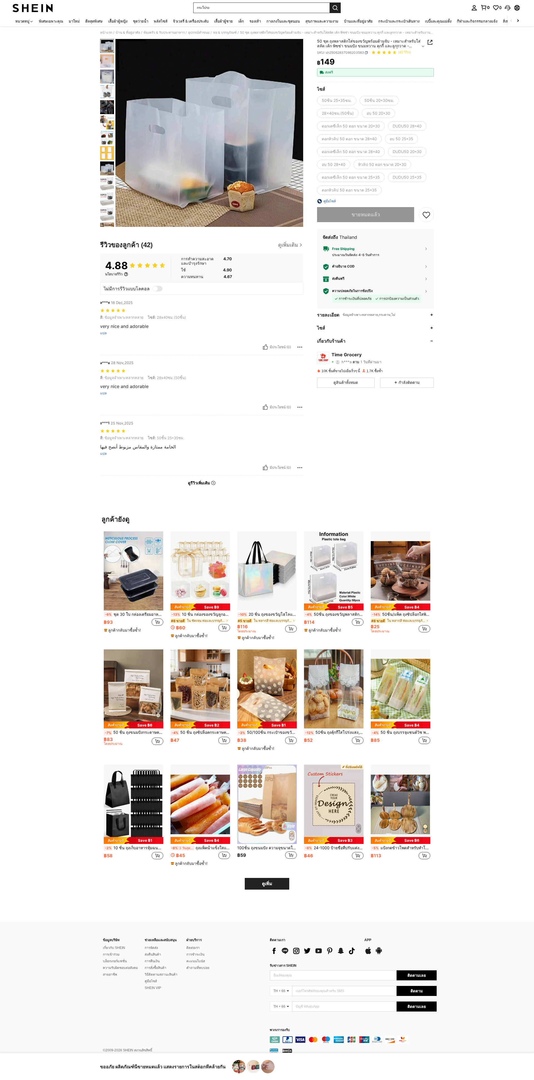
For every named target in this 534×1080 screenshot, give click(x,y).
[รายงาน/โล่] (299, 347)
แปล (103, 333)
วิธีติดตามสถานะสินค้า (161, 974)
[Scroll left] (511, 21)
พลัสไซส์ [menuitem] (160, 21)
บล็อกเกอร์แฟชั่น (115, 961)
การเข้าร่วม (111, 954)
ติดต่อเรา (193, 948)
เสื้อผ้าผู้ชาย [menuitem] (223, 21)
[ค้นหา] (335, 8)
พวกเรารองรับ (280, 1030)
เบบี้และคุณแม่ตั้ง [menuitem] (438, 21)
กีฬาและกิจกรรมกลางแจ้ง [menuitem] (477, 21)
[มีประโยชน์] (265, 347)
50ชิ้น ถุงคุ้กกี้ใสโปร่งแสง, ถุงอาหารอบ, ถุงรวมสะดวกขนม (334, 732)
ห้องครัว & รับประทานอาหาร (164, 33)
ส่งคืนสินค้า (153, 954)
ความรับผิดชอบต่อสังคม (120, 968)
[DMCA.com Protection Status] (287, 1050)
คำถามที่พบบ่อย (197, 968)
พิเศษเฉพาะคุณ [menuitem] (51, 21)
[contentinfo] (353, 1039)
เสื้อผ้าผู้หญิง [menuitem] (117, 21)
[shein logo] (33, 8)
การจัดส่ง (151, 948)
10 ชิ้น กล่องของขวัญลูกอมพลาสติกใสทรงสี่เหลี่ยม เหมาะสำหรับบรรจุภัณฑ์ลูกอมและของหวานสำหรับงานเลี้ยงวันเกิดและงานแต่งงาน (201, 614)
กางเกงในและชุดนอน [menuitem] (283, 21)
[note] (123, 630)
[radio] (336, 100)
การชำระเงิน (195, 954)
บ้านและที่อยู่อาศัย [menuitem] (358, 21)
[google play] (379, 953)
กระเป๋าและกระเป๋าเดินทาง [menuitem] (398, 21)
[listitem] (133, 584)
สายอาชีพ (110, 974)
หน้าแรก (106, 33)
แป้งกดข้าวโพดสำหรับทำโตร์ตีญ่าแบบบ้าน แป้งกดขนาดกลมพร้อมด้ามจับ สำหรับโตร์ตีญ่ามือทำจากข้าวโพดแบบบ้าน (401, 848)
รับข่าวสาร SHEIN (283, 966)
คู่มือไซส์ (151, 981)
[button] (507, 7)
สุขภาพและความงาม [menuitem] (321, 21)
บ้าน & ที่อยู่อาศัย (128, 33)
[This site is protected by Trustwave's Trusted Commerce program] (274, 1050)
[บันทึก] (426, 214)
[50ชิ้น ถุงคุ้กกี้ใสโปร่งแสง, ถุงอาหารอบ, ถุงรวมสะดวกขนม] (334, 689)
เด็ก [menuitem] (241, 21)
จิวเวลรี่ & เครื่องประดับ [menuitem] (191, 21)
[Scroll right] (518, 21)
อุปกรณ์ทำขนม (199, 33)
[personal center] (474, 7)
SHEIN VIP (153, 988)
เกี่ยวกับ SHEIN (114, 948)
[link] (485, 7)
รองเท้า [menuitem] (255, 21)
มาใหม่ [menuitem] (74, 21)
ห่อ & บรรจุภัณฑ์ (225, 33)
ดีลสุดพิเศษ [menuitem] (94, 21)
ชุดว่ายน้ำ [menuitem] (140, 21)
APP (367, 940)
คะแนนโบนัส (195, 961)
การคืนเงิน (152, 961)
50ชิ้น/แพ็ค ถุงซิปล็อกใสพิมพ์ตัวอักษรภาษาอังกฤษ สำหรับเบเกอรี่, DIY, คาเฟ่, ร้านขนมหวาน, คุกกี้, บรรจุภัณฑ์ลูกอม (401, 614)
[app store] (368, 953)
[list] (314, 951)
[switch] (157, 288)
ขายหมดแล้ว (366, 214)
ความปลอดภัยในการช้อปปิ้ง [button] (352, 291)
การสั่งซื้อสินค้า (155, 968)
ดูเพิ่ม (267, 883)
